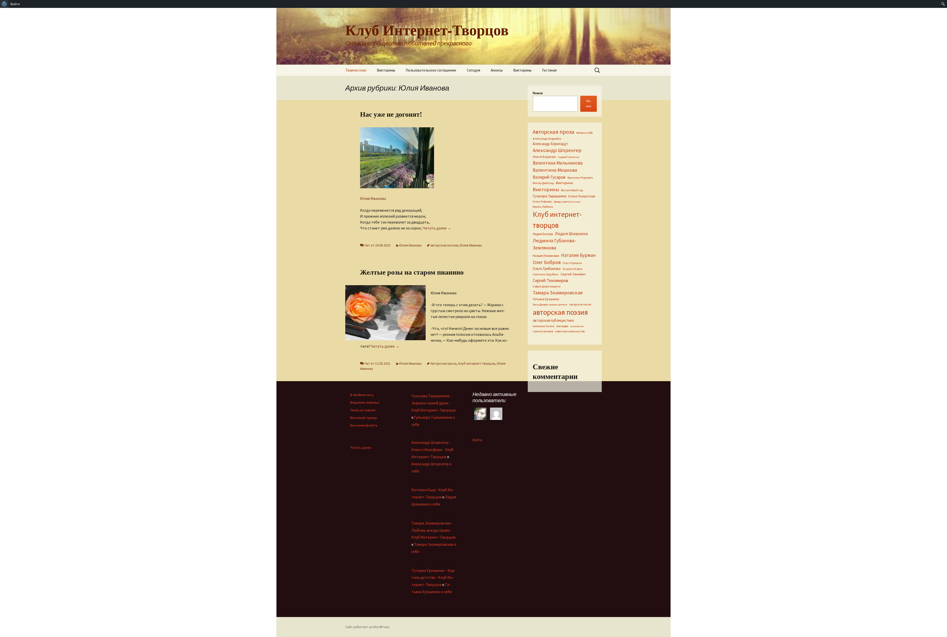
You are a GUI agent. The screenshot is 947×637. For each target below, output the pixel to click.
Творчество (355, 70)
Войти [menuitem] (15, 4)
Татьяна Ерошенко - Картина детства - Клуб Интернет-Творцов (433, 577)
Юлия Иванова (373, 198)
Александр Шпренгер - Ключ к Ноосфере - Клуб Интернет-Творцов (432, 449)
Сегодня (473, 70)
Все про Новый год (572, 190)
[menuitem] (4, 4)
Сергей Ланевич (573, 274)
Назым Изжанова (546, 255)
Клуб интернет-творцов (476, 363)
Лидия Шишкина (571, 233)
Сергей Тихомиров (550, 280)
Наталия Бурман (578, 255)
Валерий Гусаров (549, 177)
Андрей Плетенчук (569, 157)
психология (576, 326)
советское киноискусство (570, 331)
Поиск (538, 93)
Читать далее (436, 227)
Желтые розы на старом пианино (412, 272)
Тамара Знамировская (558, 292)
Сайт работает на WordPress (367, 627)
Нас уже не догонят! (391, 114)
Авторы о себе (584, 132)
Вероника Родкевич (580, 177)
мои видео (562, 326)
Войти (477, 440)
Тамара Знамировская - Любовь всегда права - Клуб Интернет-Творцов (433, 530)
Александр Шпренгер (557, 150)
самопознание (543, 331)
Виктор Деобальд (543, 183)
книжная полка (543, 326)
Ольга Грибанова (547, 268)
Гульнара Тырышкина (549, 196)
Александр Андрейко (547, 138)
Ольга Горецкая (572, 263)
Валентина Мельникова (558, 163)
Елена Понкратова (581, 196)
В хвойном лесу (362, 395)
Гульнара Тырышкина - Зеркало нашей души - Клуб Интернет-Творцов (433, 402)
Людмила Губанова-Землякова (554, 244)
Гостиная (549, 70)
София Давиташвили (547, 286)
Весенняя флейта (363, 425)
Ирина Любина (543, 206)
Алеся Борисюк (544, 156)
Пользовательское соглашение (431, 70)
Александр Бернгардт (550, 143)
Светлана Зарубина (546, 274)
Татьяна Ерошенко (546, 299)
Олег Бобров (547, 262)
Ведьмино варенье (364, 402)
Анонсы (497, 70)
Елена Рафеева (542, 201)
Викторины (386, 70)
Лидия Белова (543, 234)
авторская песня (580, 304)
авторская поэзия (444, 245)
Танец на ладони (362, 410)
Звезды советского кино (567, 201)
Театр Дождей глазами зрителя (550, 304)
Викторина (564, 183)
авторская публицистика (553, 320)
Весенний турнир (363, 417)
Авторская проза (443, 363)
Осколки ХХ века (573, 269)
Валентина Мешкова (555, 170)
